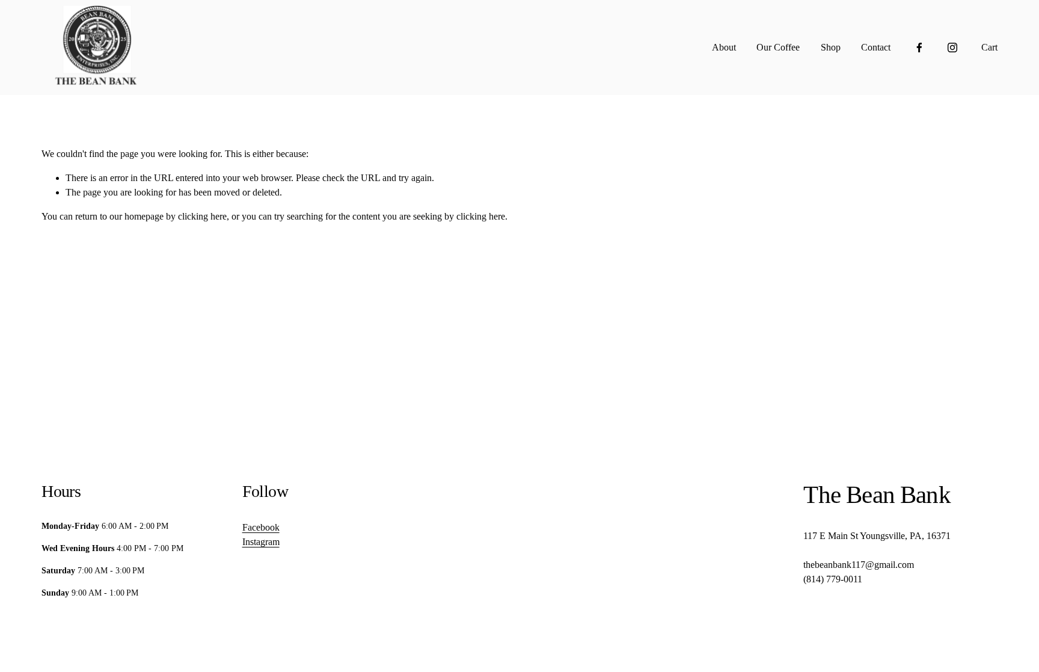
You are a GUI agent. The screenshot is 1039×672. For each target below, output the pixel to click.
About (724, 47)
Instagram (261, 542)
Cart (989, 47)
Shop (831, 47)
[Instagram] (952, 48)
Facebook (261, 527)
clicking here (202, 216)
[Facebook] (919, 48)
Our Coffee (778, 47)
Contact (875, 47)
